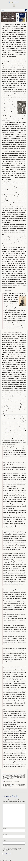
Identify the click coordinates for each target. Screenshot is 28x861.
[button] (14, 5)
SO (11, 785)
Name (5, 828)
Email (5, 834)
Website (5, 840)
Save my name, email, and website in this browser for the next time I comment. (13, 849)
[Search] (26, 10)
